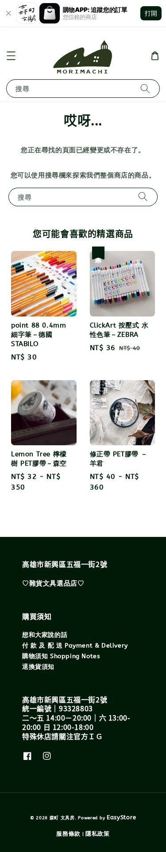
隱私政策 (97, 833)
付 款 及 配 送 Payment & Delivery (75, 645)
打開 (151, 13)
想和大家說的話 (44, 635)
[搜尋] (145, 88)
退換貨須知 (38, 667)
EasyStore (121, 817)
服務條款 (68, 833)
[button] (11, 56)
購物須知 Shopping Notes (61, 656)
